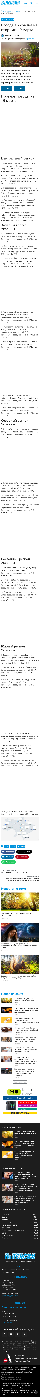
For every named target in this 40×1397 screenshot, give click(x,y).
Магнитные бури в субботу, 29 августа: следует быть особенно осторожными (26, 1010)
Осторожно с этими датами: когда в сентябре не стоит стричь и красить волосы (25, 1040)
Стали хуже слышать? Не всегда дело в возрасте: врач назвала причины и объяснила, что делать (25, 1187)
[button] (37, 3)
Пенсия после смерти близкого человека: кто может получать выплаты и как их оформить (25, 1175)
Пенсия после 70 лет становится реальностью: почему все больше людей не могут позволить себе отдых (25, 1060)
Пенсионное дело (14, 1383)
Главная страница (7, 11)
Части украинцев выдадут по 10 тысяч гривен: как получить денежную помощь (26, 1049)
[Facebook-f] (4, 1334)
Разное (11, 19)
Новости (17, 11)
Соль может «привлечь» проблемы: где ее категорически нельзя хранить (26, 1020)
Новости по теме (13, 889)
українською (30, 39)
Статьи (4, 1395)
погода (6, 846)
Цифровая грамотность (28, 1390)
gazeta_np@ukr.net (9, 1322)
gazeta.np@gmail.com (10, 1296)
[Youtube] (24, 1334)
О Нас (20, 1266)
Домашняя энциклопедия (10, 1388)
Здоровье (5, 1386)
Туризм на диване (8, 1392)
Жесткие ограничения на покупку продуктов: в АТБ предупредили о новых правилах (24, 1072)
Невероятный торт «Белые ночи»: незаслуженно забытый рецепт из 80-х (26, 1030)
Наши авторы (20, 1277)
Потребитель (25, 1392)
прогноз (13, 846)
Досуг (21, 1388)
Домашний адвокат (23, 1386)
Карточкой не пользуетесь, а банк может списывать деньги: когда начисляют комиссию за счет (25, 1199)
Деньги (17, 1392)
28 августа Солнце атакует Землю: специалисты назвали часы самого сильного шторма (19, 946)
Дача (31, 1383)
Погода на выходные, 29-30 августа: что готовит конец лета (17, 914)
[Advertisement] (20, 289)
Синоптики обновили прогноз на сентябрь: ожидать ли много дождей (18, 977)
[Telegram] (11, 1334)
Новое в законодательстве (10, 1390)
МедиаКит (20, 1303)
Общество (12, 1386)
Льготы (26, 1388)
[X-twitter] (17, 1334)
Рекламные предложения (14, 1307)
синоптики (21, 846)
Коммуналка (25, 1383)
